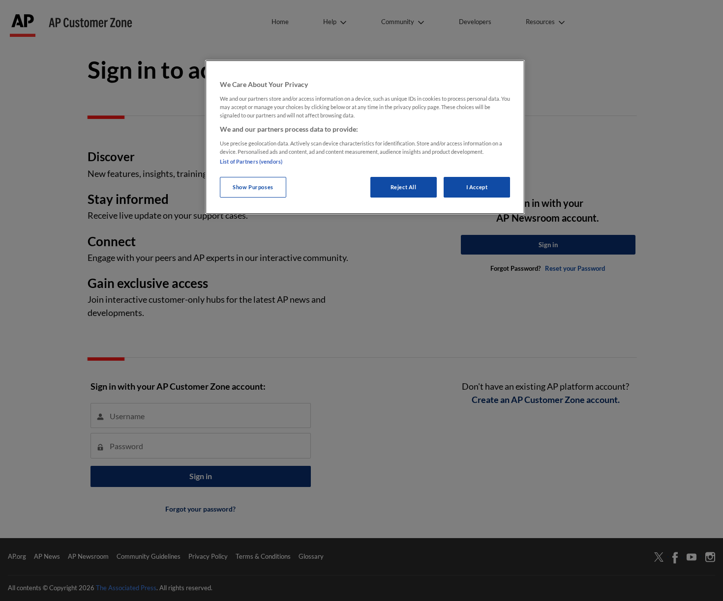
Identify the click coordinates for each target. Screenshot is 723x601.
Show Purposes (253, 187)
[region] (365, 137)
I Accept (477, 187)
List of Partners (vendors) (251, 161)
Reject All (404, 187)
